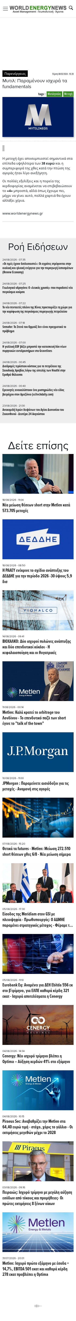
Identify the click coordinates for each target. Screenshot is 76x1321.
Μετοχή (68, 94)
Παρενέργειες (15, 73)
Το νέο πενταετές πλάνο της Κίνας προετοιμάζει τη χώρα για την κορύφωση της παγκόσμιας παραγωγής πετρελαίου (37, 309)
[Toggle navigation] (6, 9)
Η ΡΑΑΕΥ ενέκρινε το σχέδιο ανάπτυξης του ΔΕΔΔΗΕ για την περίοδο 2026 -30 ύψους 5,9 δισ (37, 576)
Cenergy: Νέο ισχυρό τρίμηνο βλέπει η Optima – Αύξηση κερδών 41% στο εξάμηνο (36, 1059)
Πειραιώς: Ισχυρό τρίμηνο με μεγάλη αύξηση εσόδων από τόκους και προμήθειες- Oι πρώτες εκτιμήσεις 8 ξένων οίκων (37, 1198)
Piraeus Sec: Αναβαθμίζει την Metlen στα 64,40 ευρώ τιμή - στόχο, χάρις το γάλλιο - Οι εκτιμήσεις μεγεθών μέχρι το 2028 (37, 1127)
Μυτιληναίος (54, 94)
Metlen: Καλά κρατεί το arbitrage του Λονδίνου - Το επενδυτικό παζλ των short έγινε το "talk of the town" (34, 718)
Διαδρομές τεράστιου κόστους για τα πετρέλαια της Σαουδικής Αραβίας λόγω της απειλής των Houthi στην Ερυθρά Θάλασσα (33, 370)
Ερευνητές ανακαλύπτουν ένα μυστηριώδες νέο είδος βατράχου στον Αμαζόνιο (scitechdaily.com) (33, 392)
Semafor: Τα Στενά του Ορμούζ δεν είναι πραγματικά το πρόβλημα (34, 329)
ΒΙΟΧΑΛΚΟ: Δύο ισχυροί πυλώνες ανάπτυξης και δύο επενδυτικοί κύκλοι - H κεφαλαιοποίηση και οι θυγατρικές (36, 647)
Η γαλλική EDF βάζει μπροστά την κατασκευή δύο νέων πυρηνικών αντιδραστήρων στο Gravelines (34, 349)
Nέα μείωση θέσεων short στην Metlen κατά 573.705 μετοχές (36, 508)
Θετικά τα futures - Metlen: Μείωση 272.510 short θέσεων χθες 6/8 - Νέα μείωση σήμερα (36, 851)
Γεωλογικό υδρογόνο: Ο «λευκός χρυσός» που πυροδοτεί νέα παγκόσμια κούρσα (37, 290)
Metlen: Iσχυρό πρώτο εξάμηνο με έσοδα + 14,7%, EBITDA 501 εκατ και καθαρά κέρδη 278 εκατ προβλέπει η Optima (35, 1269)
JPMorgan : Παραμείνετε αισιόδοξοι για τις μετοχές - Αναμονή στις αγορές (35, 786)
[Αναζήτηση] (71, 7)
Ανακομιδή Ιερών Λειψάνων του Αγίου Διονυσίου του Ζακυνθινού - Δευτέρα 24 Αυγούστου (33, 412)
